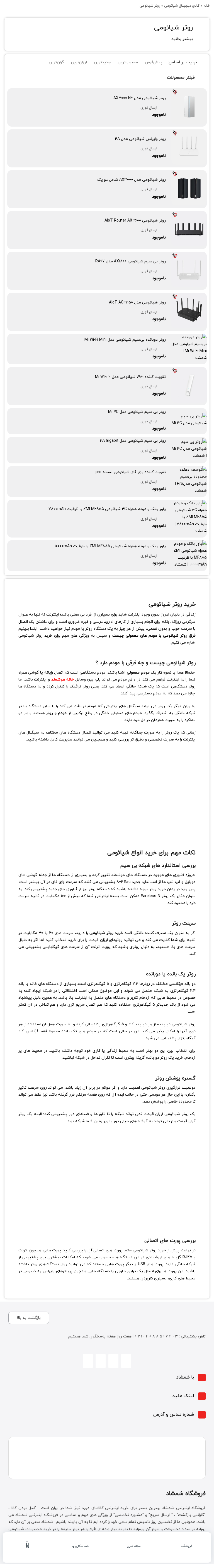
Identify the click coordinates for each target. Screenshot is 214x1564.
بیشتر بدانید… (180, 39)
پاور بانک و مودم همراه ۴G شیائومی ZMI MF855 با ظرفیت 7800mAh (107, 509)
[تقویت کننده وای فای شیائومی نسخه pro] (189, 469)
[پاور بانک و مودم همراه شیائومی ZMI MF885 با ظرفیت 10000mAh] (189, 543)
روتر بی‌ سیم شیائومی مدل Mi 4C (137, 412)
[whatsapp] (113, 1361)
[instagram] (126, 1361)
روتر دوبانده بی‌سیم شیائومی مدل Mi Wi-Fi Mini (125, 339)
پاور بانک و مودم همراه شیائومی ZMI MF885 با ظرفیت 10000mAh (110, 546)
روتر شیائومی (173, 27)
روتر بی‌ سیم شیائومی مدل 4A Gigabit (133, 440)
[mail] (88, 1361)
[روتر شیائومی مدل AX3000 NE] (189, 91)
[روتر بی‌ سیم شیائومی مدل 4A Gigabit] (189, 442)
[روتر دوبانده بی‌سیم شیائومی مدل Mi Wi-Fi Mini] (189, 337)
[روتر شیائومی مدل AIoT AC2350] (189, 296)
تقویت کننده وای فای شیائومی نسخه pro (131, 472)
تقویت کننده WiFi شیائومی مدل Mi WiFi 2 (130, 377)
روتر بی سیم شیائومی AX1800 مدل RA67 (130, 261)
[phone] (101, 1361)
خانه (206, 5)
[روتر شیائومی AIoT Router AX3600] (189, 214)
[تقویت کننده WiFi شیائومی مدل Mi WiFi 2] (189, 370)
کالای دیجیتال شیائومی (182, 5)
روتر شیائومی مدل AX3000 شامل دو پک (131, 179)
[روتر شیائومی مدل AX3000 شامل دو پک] (189, 173)
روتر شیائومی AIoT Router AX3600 (135, 220)
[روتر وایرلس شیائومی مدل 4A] (189, 132)
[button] (107, 1377)
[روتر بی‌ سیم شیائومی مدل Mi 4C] (189, 416)
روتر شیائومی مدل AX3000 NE (139, 98)
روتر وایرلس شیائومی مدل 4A (140, 139)
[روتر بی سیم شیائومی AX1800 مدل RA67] (189, 255)
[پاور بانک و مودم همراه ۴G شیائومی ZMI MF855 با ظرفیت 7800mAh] (189, 503)
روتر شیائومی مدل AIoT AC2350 (137, 302)
